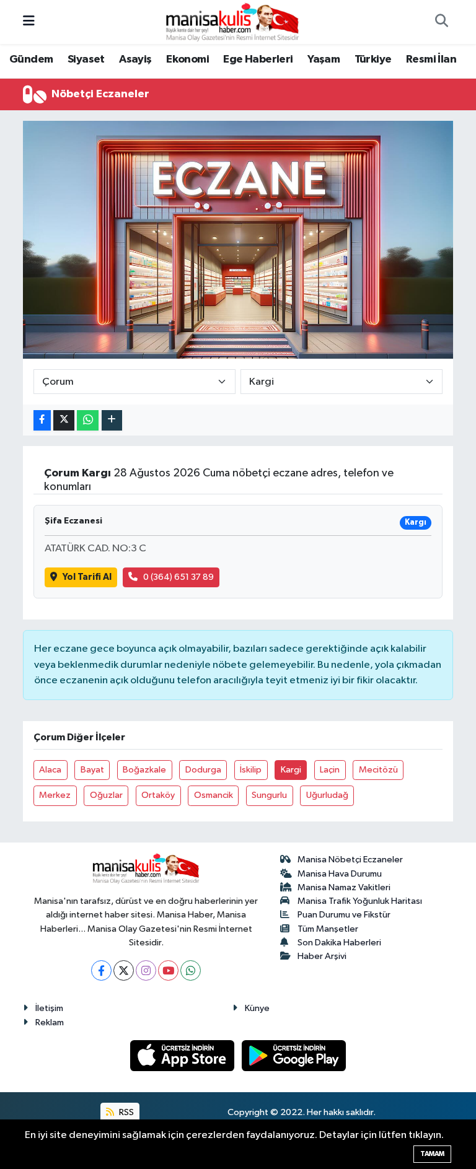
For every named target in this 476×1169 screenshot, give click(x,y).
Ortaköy (158, 795)
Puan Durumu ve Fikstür (344, 914)
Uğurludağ (327, 795)
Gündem (31, 59)
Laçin (330, 769)
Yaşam (323, 59)
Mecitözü (378, 769)
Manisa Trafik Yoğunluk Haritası (360, 901)
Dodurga (203, 769)
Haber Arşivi (322, 956)
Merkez (55, 795)
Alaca (50, 769)
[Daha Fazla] (112, 420)
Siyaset (86, 59)
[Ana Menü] (29, 22)
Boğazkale (144, 769)
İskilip (251, 769)
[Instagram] (146, 970)
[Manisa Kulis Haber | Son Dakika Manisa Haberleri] (232, 21)
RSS (125, 1112)
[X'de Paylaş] (63, 420)
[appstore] (183, 1055)
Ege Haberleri (258, 59)
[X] (123, 970)
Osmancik (213, 795)
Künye (257, 1008)
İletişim (49, 1008)
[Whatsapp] (190, 970)
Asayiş (135, 59)
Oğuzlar (106, 795)
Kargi (291, 769)
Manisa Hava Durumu (340, 873)
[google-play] (294, 1055)
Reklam (49, 1022)
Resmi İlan (431, 59)
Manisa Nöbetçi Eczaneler (350, 859)
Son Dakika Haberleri (339, 942)
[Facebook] (101, 970)
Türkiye (373, 59)
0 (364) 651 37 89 (178, 577)
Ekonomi (187, 59)
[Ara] (441, 22)
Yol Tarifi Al (87, 577)
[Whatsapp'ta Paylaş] (88, 420)
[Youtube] (168, 970)
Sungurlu (269, 795)
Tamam (432, 1153)
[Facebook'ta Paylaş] (42, 420)
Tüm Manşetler (328, 929)
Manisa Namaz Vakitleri (344, 887)
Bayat (92, 769)
